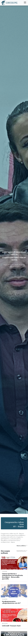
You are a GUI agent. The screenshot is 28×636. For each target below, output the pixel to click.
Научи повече (21, 545)
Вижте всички (21, 550)
